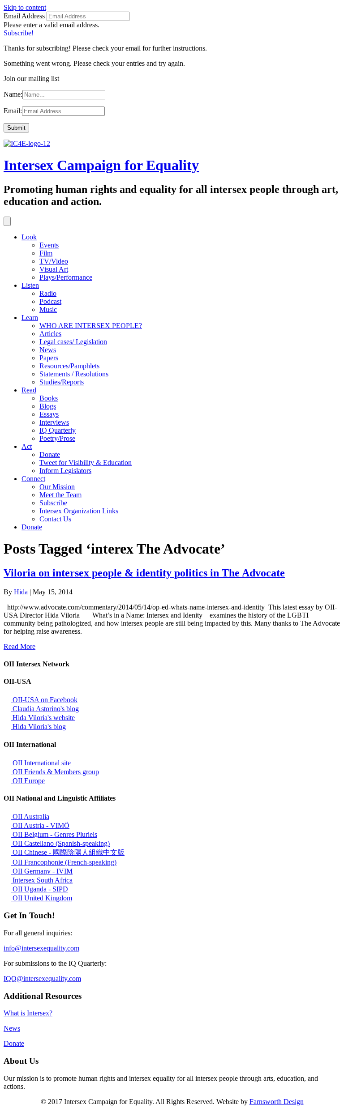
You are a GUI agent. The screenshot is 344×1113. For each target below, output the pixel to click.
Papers (48, 358)
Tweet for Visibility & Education (85, 462)
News (47, 350)
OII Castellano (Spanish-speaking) (60, 843)
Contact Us (55, 519)
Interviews (54, 422)
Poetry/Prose (57, 438)
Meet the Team (60, 495)
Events (49, 245)
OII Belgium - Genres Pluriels (54, 834)
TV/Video (53, 261)
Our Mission (57, 486)
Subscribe (53, 503)
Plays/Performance (65, 277)
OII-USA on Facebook (44, 700)
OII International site (41, 763)
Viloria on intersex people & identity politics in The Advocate (144, 573)
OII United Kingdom (41, 898)
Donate (49, 454)
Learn (30, 317)
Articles (50, 333)
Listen (30, 285)
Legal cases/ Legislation (73, 341)
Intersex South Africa (42, 880)
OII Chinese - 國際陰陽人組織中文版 (68, 852)
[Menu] (7, 221)
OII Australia (30, 816)
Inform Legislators (65, 470)
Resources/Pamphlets (69, 366)
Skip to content (25, 7)
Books (48, 398)
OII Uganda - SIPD (39, 889)
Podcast (50, 301)
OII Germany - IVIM (42, 871)
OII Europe (28, 781)
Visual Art (53, 269)
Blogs (47, 406)
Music (48, 309)
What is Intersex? (28, 1013)
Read (29, 390)
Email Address (24, 16)
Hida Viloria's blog (38, 726)
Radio (47, 293)
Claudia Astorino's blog (45, 708)
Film (45, 253)
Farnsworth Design (276, 1101)
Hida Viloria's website (43, 717)
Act (27, 446)
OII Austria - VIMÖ (40, 825)
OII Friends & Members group (55, 772)
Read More (19, 646)
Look (29, 237)
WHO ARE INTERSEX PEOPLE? (90, 325)
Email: (13, 111)
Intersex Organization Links (78, 511)
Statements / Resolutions (73, 374)
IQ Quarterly (57, 430)
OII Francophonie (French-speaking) (63, 862)
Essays (49, 414)
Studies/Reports (61, 382)
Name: (13, 94)
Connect (33, 478)
